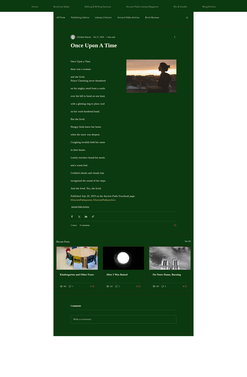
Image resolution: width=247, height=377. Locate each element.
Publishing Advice (80, 17)
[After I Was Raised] (123, 258)
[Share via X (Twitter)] (79, 216)
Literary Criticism (103, 17)
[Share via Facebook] (72, 216)
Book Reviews (152, 17)
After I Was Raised (117, 274)
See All (188, 241)
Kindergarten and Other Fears (77, 274)
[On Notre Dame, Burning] (170, 258)
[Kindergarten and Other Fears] (77, 258)
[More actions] (174, 37)
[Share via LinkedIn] (86, 216)
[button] (187, 17)
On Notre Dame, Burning (167, 274)
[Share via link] (93, 216)
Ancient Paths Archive (128, 17)
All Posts (60, 17)
